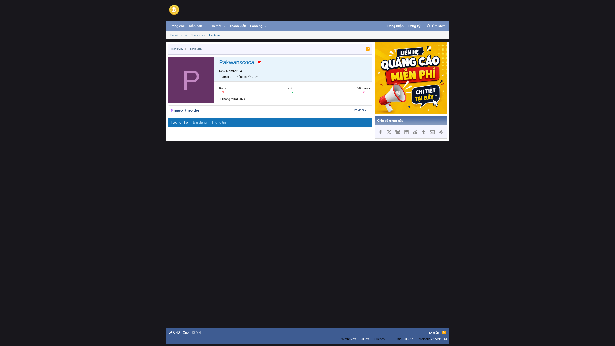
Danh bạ (256, 26)
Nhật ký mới (198, 35)
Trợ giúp (433, 332)
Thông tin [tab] (218, 122)
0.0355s (408, 339)
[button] (205, 26)
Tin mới (216, 26)
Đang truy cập (178, 35)
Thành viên (237, 26)
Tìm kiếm (214, 35)
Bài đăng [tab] (200, 122)
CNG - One (180, 332)
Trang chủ (177, 26)
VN (198, 332)
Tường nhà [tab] (179, 122)
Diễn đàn (195, 26)
